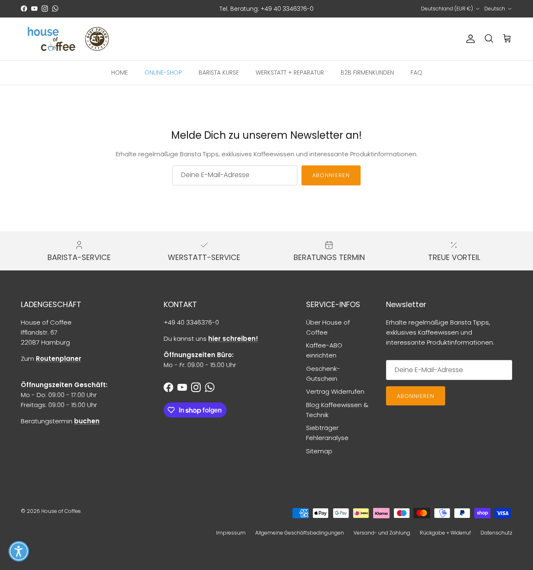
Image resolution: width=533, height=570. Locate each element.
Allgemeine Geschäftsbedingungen (299, 532)
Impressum (231, 532)
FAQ (416, 72)
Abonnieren (330, 175)
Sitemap (319, 451)
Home (119, 72)
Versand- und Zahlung (382, 532)
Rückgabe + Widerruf (445, 532)
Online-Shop (163, 72)
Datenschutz (496, 532)
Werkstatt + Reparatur (290, 72)
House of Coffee (61, 511)
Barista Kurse (219, 72)
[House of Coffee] (69, 39)
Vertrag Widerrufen (335, 391)
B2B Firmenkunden (367, 72)
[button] (18, 551)
